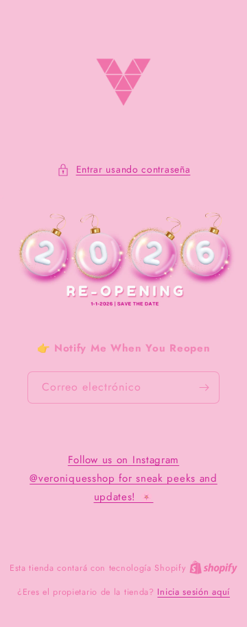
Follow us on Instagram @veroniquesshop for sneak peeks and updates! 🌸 (123, 478)
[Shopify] (213, 567)
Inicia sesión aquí (193, 591)
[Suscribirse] (204, 387)
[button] (124, 169)
